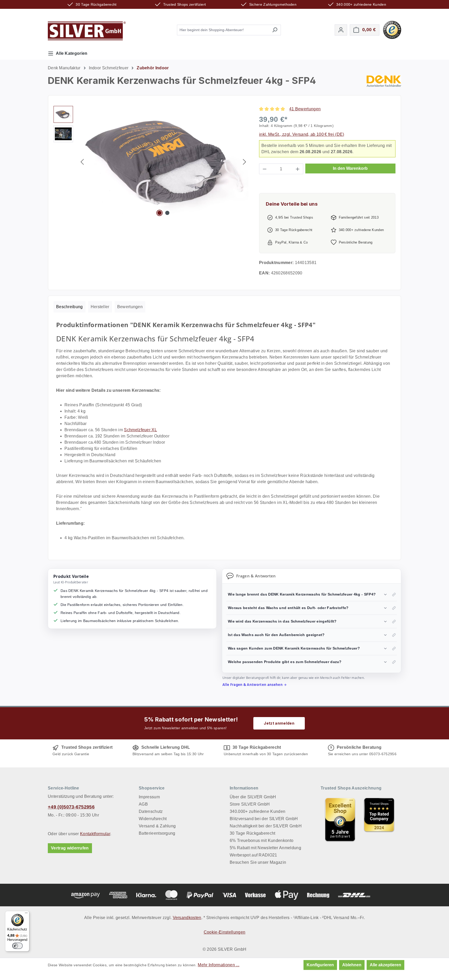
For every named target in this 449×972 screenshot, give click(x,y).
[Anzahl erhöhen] (297, 169)
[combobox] (223, 30)
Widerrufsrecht (153, 818)
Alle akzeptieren (385, 965)
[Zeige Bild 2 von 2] (167, 213)
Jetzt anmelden (279, 723)
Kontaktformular (95, 834)
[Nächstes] (244, 161)
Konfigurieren (320, 965)
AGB (143, 804)
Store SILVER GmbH (250, 804)
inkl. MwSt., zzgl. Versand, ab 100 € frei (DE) (301, 134)
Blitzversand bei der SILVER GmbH (264, 818)
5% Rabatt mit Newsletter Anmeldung (265, 848)
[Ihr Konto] (341, 30)
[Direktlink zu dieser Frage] (394, 594)
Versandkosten (187, 917)
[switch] (17, 946)
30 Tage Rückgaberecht (252, 833)
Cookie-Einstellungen (224, 932)
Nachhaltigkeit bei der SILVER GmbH (266, 826)
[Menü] (26, 914)
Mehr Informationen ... (218, 965)
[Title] (340, 819)
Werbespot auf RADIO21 (253, 855)
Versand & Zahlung (157, 826)
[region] (151, 162)
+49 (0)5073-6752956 (71, 806)
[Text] (379, 819)
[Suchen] (275, 30)
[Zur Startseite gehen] (87, 31)
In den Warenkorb (350, 168)
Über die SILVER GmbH (253, 797)
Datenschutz (151, 811)
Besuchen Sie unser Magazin (258, 862)
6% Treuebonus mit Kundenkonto (261, 840)
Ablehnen (351, 965)
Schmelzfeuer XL (140, 430)
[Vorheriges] (82, 161)
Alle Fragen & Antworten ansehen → (254, 684)
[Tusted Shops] (392, 29)
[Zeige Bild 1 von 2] (159, 213)
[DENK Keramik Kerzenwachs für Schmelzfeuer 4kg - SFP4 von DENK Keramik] (163, 162)
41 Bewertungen (305, 109)
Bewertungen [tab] (130, 307)
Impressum (149, 797)
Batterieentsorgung (157, 833)
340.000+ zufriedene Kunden (257, 811)
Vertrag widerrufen (70, 848)
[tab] (69, 307)
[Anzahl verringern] (264, 169)
